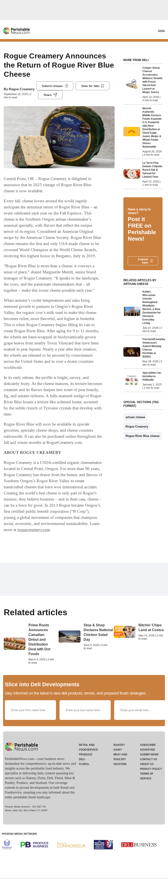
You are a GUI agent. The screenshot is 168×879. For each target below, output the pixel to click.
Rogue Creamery (22, 89)
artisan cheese (135, 417)
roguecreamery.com (33, 529)
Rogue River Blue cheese (142, 436)
